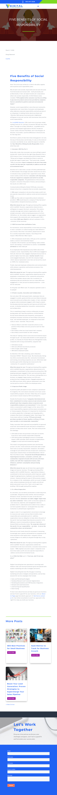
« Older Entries (10, 704)
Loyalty (8, 58)
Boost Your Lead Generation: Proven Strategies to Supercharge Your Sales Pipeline (16, 689)
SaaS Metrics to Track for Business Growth (40, 648)
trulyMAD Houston (18, 122)
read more (11, 652)
